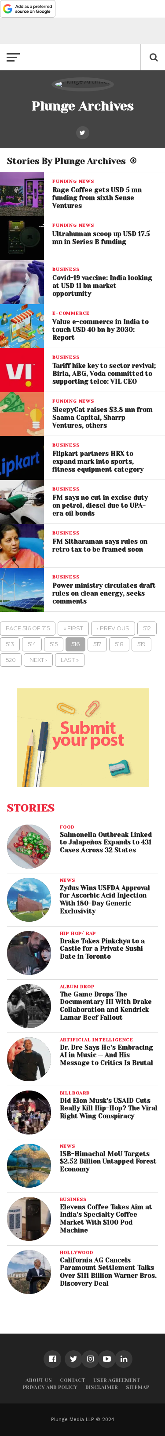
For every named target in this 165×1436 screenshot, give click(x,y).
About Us (39, 1380)
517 (97, 644)
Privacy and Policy (50, 1387)
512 (147, 628)
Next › (38, 660)
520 (11, 660)
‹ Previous (113, 628)
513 (10, 644)
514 (32, 644)
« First (73, 628)
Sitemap (137, 1387)
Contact (72, 1380)
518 (119, 644)
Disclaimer (101, 1387)
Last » (70, 660)
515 (54, 644)
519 (141, 644)
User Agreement (116, 1380)
